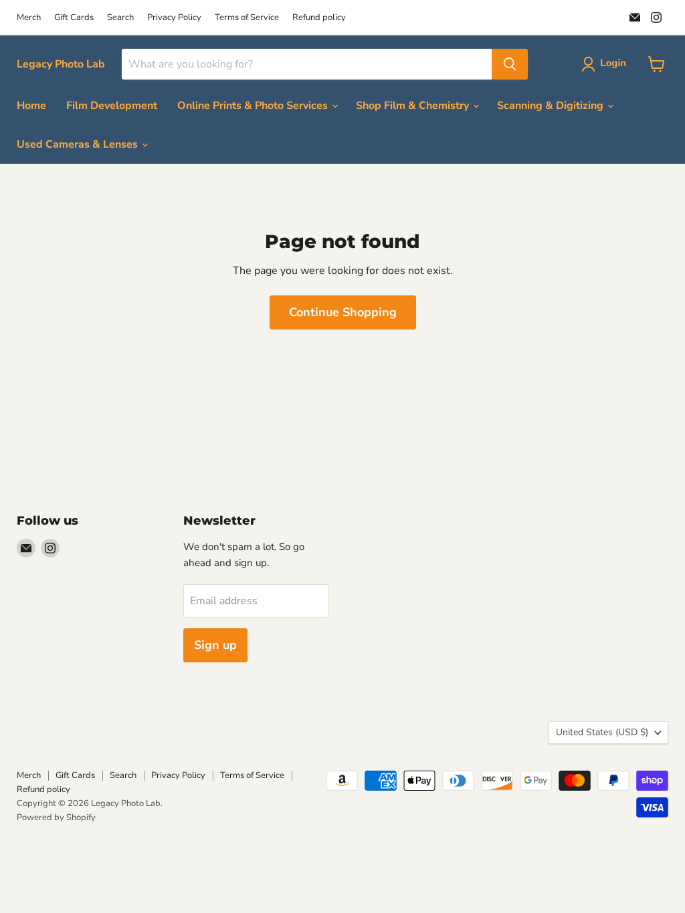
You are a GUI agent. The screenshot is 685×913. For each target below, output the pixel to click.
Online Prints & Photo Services (253, 105)
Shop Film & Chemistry (414, 105)
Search (120, 18)
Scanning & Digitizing (551, 105)
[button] (606, 64)
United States (602, 732)
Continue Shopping (343, 312)
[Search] (510, 64)
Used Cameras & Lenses (78, 144)
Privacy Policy (174, 18)
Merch (29, 18)
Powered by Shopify (56, 817)
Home (31, 105)
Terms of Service (247, 18)
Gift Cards (74, 18)
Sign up (215, 645)
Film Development (111, 105)
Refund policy (319, 18)
